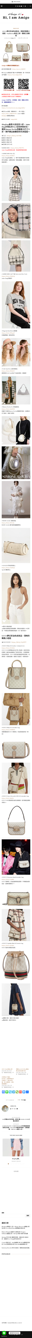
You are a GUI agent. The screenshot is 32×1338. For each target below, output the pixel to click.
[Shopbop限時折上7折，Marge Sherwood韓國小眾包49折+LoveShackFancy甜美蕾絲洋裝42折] (16, 1147)
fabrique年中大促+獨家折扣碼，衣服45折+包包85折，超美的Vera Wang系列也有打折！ (15, 1238)
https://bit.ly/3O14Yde (8, 648)
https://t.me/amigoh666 (15, 75)
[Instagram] (17, 6)
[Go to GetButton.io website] (4, 1336)
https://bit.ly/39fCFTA (17, 148)
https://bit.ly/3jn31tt (8, 798)
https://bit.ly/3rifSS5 (8, 879)
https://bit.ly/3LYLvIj (8, 523)
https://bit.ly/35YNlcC (8, 155)
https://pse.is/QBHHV (19, 69)
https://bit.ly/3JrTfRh (14, 135)
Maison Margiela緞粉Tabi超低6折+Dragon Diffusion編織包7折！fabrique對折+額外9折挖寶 (15, 1232)
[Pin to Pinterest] (23, 1100)
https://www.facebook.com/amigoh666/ (13, 108)
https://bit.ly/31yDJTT (19, 642)
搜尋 (3, 1213)
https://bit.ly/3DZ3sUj (8, 276)
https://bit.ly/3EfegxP (8, 333)
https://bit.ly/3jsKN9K (8, 409)
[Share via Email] (24, 1100)
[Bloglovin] (23, 6)
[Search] (30, 6)
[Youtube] (21, 6)
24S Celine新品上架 (7, 1069)
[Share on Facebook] (21, 1100)
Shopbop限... (16, 1158)
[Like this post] (19, 1100)
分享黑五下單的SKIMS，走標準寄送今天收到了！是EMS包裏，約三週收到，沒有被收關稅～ (8, 1080)
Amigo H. (13, 38)
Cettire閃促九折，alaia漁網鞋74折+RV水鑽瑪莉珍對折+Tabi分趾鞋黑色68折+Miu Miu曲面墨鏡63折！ (16, 1243)
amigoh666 (14, 119)
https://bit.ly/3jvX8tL (8, 945)
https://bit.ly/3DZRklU (8, 729)
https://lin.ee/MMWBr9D (9, 113)
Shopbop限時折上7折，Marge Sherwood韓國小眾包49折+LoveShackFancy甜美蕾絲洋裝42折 (15, 1227)
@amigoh (4, 115)
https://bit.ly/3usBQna (8, 567)
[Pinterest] (19, 6)
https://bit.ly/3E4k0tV (8, 371)
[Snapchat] (25, 6)
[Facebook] (15, 6)
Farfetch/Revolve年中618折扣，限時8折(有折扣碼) (16, 1248)
